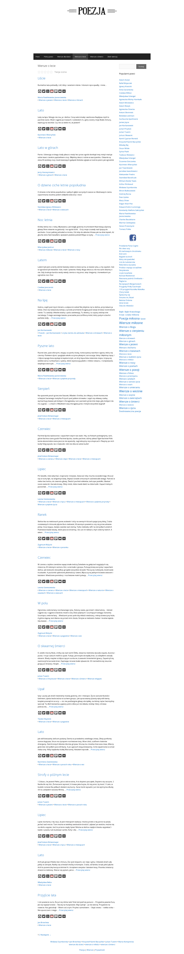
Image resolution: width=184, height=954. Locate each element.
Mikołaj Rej (123, 145)
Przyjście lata (47, 895)
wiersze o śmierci (108, 944)
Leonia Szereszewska (46, 499)
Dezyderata (124, 270)
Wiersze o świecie (126, 405)
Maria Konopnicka (126, 941)
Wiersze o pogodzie (61, 636)
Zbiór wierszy (112, 57)
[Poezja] (92, 10)
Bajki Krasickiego (132, 311)
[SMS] (56, 91)
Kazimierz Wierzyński (47, 135)
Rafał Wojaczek (125, 83)
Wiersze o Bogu (127, 326)
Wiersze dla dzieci (63, 57)
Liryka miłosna (132, 314)
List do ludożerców (127, 262)
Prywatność (100, 950)
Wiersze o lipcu (59, 501)
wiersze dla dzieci (76, 944)
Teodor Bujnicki (44, 719)
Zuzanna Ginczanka (127, 161)
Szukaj (141, 66)
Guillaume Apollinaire (128, 119)
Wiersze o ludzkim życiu (130, 356)
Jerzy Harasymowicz (46, 172)
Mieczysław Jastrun (46, 247)
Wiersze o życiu (127, 408)
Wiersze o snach (125, 384)
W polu (43, 603)
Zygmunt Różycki (45, 544)
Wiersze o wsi (76, 636)
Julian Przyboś (125, 129)
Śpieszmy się (124, 295)
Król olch (122, 254)
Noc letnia (45, 220)
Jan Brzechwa (43, 922)
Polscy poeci (48, 57)
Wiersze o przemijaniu (128, 376)
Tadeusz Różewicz (126, 155)
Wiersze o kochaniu (127, 347)
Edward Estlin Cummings (129, 207)
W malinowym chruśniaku (130, 251)
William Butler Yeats (127, 181)
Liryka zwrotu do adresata (73, 333)
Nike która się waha (127, 265)
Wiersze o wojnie (127, 395)
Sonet (143, 318)
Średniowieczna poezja (130, 411)
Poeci (38, 57)
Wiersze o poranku (60, 547)
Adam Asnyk (124, 80)
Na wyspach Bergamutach (130, 284)
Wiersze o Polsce (126, 373)
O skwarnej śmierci (51, 646)
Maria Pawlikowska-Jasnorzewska (52, 97)
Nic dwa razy (124, 248)
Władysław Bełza (45, 882)
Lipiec (42, 469)
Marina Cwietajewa (127, 222)
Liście (41, 78)
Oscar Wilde (124, 148)
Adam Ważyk (124, 106)
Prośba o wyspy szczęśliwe (130, 267)
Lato (41, 110)
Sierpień (44, 388)
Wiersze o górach (46, 175)
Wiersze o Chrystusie (47, 678)
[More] (64, 91)
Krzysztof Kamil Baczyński (130, 142)
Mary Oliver (124, 200)
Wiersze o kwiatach (129, 350)
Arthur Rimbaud (126, 184)
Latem (42, 260)
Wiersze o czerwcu (46, 459)
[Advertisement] (92, 37)
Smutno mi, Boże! (126, 297)
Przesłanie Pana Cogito (128, 246)
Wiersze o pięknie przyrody (64, 378)
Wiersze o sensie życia (129, 381)
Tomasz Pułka (125, 229)
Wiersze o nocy (74, 250)
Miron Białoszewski (127, 190)
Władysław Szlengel (127, 96)
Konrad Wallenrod (127, 275)
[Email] (60, 91)
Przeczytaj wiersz (103, 235)
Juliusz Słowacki (125, 135)
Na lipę (42, 300)
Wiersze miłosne (45, 250)
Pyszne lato (46, 346)
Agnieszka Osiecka (127, 109)
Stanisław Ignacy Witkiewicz (49, 207)
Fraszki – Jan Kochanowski (50, 333)
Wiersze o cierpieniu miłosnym (131, 333)
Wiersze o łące (61, 459)
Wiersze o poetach (128, 366)
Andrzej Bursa (125, 194)
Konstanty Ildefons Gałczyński (131, 210)
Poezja (82, 950)
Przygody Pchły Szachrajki (130, 286)
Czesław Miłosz (125, 93)
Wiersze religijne (95, 678)
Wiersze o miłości (126, 359)
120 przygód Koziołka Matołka (132, 289)
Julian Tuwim (43, 676)
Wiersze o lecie (80, 57)
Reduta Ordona (125, 300)
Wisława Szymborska (128, 187)
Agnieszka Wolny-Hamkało (130, 99)
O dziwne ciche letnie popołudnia (62, 185)
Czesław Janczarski (45, 287)
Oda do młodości (126, 305)
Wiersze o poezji (129, 370)
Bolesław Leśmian (126, 116)
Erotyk (121, 315)
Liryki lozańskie (125, 273)
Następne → (46, 934)
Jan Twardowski (126, 168)
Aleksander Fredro (127, 174)
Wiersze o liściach (75, 100)
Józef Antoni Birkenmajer (48, 416)
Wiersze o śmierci (96, 57)
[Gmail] (52, 91)
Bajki (121, 311)
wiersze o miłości (92, 944)
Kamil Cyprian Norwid (128, 138)
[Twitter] (44, 91)
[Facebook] (40, 91)
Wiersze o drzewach (94, 333)
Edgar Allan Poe (126, 203)
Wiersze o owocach (60, 209)
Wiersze (90, 950)
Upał (41, 689)
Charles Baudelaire (127, 219)
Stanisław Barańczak (127, 177)
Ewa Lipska (124, 197)
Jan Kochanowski (45, 330)
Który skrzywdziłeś (127, 259)
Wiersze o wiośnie (130, 391)
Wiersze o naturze (96, 590)
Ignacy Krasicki (125, 86)
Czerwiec (44, 429)
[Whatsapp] (48, 91)
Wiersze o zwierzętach (130, 398)
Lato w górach (48, 147)
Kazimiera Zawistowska (48, 762)
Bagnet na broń (125, 256)
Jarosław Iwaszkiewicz (128, 171)
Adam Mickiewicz (126, 102)
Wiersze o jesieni (46, 100)
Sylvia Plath (124, 151)
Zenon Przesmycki (126, 226)
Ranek (42, 514)
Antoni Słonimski (126, 112)
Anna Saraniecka (126, 89)
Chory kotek (124, 292)
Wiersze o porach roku (62, 764)
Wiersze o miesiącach (61, 418)
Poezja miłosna (129, 318)
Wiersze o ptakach (127, 378)
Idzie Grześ (123, 303)
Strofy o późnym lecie (53, 774)
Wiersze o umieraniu (129, 387)
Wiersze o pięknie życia (47, 504)
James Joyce (124, 122)
